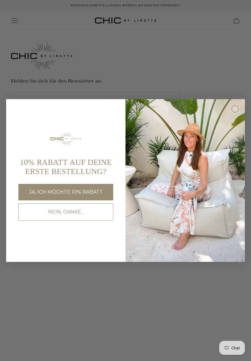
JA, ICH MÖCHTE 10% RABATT (66, 192)
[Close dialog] (235, 109)
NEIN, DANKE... (66, 212)
